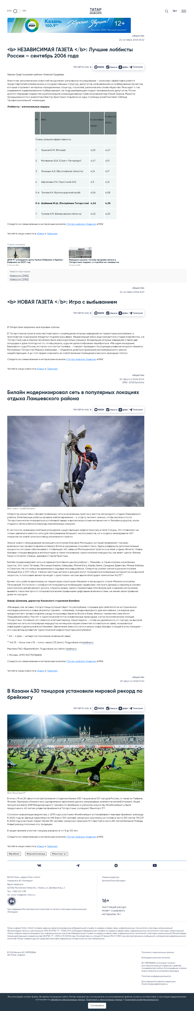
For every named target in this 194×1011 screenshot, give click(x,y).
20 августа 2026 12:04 (131, 379)
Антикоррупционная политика (156, 958)
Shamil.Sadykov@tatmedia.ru (155, 984)
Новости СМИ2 (19, 275)
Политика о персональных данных (158, 953)
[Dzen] (116, 865)
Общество (138, 36)
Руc (9, 11)
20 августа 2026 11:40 (132, 681)
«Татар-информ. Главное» (81, 224)
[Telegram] (78, 865)
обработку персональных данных (67, 1000)
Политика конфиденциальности (156, 976)
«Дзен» (40, 234)
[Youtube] (154, 865)
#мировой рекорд (36, 854)
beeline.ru (87, 642)
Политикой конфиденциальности (142, 1000)
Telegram (52, 234)
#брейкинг (14, 854)
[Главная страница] (95, 11)
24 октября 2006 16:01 (132, 292)
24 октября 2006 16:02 (131, 40)
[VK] (39, 865)
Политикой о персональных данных (104, 1000)
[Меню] (184, 11)
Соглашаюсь (97, 1006)
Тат (24, 11)
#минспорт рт (59, 854)
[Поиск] (166, 11)
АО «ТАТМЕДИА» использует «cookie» (158, 963)
